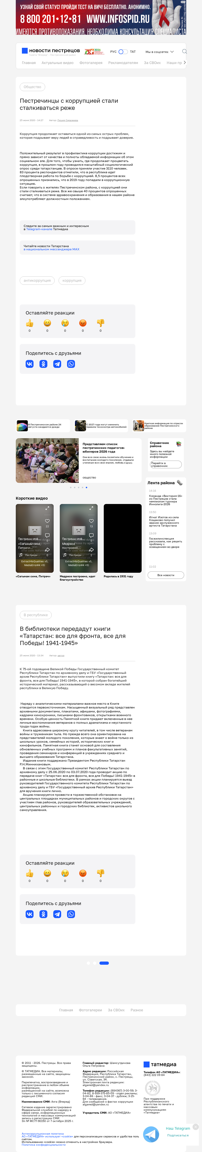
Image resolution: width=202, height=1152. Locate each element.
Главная (29, 62)
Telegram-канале (39, 229)
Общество (32, 87)
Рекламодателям (123, 62)
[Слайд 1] (70, 487)
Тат (133, 52)
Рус (113, 52)
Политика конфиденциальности (44, 1144)
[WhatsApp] (71, 364)
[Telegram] (57, 364)
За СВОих (152, 62)
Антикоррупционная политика (43, 1133)
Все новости (165, 575)
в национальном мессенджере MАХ (51, 249)
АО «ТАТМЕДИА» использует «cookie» (47, 1136)
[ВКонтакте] (30, 364)
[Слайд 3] (78, 487)
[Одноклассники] (43, 364)
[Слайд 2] (74, 487)
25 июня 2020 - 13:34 (31, 655)
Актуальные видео (58, 62)
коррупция (72, 280)
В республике (36, 615)
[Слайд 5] (86, 487)
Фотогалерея (90, 62)
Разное (137, 1010)
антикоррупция (37, 280)
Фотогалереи (90, 1010)
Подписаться (178, 1135)
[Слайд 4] (82, 487)
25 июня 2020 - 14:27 (31, 120)
